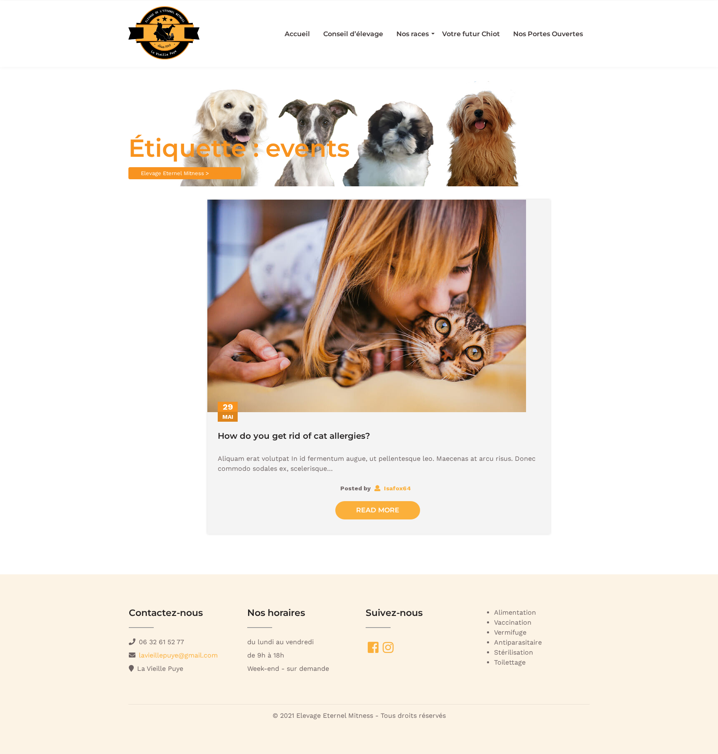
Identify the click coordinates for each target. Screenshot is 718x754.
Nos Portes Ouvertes (548, 34)
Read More (378, 510)
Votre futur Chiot (471, 34)
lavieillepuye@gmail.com (178, 655)
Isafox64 (396, 488)
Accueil (297, 34)
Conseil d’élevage (353, 34)
